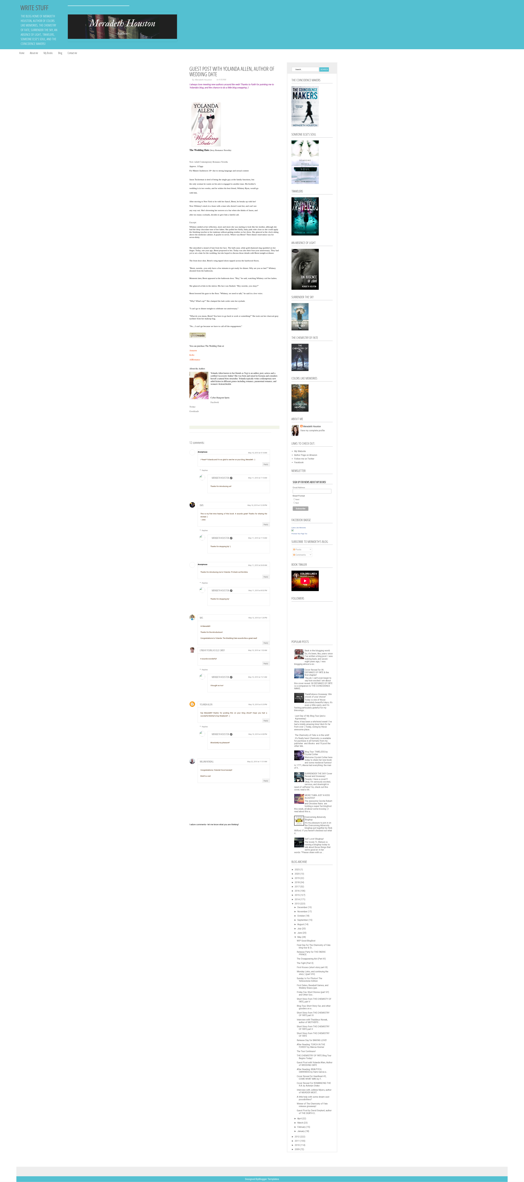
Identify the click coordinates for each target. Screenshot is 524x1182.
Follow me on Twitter (304, 458)
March (300, 1122)
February (301, 1127)
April (299, 1118)
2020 (297, 873)
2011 (297, 1141)
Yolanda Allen (206, 704)
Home (21, 53)
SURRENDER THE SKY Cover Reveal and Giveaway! (318, 774)
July (299, 928)
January (301, 1131)
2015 (297, 895)
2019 (297, 878)
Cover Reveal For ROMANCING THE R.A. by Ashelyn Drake (314, 1084)
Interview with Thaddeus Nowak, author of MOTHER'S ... (312, 1021)
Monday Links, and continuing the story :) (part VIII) (312, 972)
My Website (300, 451)
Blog (60, 53)
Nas (201, 617)
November (302, 911)
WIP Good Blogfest (306, 940)
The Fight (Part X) (305, 963)
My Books (48, 53)
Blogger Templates (269, 1179)
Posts (298, 549)
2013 (297, 903)
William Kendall (207, 761)
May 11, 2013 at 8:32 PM (257, 590)
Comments (300, 555)
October (301, 915)
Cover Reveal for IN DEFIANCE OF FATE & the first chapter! (317, 672)
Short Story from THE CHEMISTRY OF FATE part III (313, 1014)
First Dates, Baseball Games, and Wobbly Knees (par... (312, 986)
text (297, 503)
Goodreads (194, 411)
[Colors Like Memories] (292, 530)
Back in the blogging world (317, 650)
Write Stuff (34, 7)
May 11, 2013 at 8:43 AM (257, 565)
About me (34, 53)
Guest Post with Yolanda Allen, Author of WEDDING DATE (314, 1063)
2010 (297, 1145)
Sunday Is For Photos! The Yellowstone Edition (309, 979)
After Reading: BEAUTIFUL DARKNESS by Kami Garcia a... (312, 1070)
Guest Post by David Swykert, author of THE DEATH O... (314, 1111)
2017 (297, 886)
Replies (205, 470)
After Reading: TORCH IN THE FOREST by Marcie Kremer (311, 1045)
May (299, 937)
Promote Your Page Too (299, 533)
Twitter (192, 406)
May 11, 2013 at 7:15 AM (257, 478)
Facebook (215, 402)
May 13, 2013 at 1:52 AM (257, 650)
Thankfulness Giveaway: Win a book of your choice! (318, 695)
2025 (297, 869)
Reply (266, 464)
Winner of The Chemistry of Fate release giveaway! (312, 1105)
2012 (297, 1136)
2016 (297, 891)
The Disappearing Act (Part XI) (311, 958)
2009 (297, 1149)
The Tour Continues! (306, 1051)
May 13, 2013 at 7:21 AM (257, 677)
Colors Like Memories (298, 527)
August (301, 924)
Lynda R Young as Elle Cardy (212, 650)
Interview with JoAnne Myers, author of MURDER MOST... (314, 1091)
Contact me (72, 53)
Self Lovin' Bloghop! (314, 839)
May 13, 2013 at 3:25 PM (257, 704)
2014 (297, 899)
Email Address (299, 487)
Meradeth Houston (203, 80)
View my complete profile (312, 430)
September (303, 920)
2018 (297, 882)
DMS (202, 505)
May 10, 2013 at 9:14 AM (257, 453)
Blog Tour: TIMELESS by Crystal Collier (316, 753)
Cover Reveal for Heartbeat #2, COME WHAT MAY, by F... (311, 1077)
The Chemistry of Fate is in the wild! (312, 735)
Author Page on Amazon (305, 455)
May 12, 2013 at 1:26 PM (257, 618)
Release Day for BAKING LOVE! (312, 1040)
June (300, 933)
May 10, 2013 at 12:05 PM (257, 505)
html (297, 499)
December (302, 907)
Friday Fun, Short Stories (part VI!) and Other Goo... (313, 993)
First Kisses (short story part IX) (312, 967)
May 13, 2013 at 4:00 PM (257, 734)
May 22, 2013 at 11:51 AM (257, 762)
